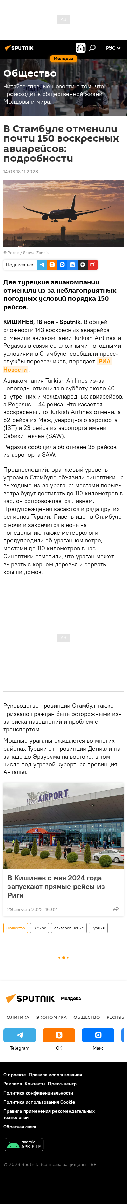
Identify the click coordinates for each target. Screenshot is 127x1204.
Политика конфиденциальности (38, 1093)
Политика (16, 1017)
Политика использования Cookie (39, 1102)
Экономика (51, 1017)
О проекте (14, 1075)
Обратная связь (20, 1126)
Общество (15, 927)
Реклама (12, 1084)
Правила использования (55, 1075)
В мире (39, 927)
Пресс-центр (62, 1084)
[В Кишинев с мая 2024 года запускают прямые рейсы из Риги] (63, 826)
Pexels (13, 252)
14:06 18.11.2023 (20, 172)
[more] (116, 908)
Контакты (35, 1084)
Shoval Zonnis (36, 252)
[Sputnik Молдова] (20, 50)
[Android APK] (24, 1145)
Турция (98, 927)
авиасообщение (69, 927)
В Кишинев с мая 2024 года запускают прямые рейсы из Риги (56, 886)
